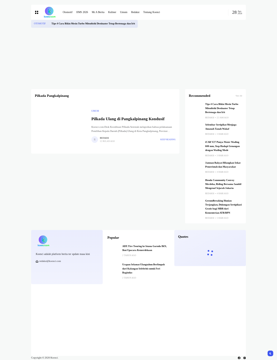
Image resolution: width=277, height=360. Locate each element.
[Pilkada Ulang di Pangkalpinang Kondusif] (61, 126)
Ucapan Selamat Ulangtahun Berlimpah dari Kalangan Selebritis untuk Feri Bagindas (143, 268)
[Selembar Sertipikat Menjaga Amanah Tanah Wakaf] (195, 129)
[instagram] (244, 358)
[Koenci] (49, 12)
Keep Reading (168, 139)
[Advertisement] (138, 56)
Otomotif (40, 23)
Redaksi (104, 138)
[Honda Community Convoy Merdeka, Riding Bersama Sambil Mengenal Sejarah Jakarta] (195, 185)
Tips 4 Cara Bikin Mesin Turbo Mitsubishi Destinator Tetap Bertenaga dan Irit (93, 23)
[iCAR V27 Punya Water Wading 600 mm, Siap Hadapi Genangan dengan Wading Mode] (195, 147)
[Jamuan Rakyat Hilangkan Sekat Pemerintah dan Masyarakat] (195, 168)
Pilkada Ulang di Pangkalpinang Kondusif (128, 119)
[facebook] (239, 358)
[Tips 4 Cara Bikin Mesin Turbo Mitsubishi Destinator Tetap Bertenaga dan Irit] (49, 24)
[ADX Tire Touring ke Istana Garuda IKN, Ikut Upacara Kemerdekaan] (113, 250)
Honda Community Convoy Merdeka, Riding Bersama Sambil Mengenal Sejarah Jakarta (223, 184)
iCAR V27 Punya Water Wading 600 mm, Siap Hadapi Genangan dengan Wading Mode (222, 146)
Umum (95, 111)
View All (239, 96)
